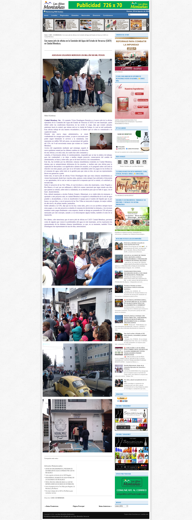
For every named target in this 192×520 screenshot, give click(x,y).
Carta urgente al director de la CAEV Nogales (58, 475)
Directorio (96, 15)
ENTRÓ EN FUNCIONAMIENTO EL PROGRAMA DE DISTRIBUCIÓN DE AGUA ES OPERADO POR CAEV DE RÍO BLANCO (59, 471)
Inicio (46, 15)
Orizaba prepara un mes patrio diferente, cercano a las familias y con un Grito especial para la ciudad (89, 25)
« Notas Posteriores (51, 506)
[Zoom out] (118, 427)
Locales (54, 15)
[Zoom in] (121, 427)
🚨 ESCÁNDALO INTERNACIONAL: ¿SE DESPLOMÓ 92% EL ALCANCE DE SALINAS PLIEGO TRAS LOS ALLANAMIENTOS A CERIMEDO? (135, 302)
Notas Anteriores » (105, 506)
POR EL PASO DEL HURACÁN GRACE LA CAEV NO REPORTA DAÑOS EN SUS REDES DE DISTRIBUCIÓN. (59, 483)
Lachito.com (144, 514)
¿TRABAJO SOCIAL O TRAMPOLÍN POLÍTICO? (112, 24)
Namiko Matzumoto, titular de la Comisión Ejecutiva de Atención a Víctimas (134, 367)
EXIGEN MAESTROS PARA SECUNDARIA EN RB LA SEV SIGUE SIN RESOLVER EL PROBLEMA (135, 273)
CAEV (50, 35)
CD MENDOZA (57, 35)
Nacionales (85, 15)
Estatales (75, 15)
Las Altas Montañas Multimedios (64, 514)
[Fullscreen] (128, 427)
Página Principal (78, 506)
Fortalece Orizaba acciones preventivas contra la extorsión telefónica (134, 287)
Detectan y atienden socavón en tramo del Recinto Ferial (139, 24)
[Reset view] (125, 427)
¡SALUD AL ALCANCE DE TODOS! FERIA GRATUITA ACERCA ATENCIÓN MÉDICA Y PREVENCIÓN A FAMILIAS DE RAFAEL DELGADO (135, 258)
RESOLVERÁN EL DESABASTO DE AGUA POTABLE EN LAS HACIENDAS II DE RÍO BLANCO (59, 479)
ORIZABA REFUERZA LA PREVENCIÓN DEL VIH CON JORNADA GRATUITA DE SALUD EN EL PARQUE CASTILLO (58, 26)
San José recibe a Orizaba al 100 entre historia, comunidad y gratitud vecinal (135, 335)
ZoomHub (142, 428)
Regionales (64, 15)
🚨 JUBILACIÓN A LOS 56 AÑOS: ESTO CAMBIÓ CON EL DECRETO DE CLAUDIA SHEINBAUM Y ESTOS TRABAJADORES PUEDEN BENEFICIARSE (136, 351)
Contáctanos (108, 15)
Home (46, 35)
